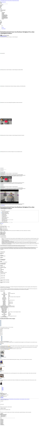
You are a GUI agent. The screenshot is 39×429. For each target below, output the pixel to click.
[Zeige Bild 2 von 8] (1, 169)
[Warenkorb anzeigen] (0, 24)
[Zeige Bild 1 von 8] (0, 169)
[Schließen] (0, 171)
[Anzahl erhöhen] (4, 231)
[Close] (0, 402)
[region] (19, 121)
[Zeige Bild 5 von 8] (3, 169)
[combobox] (3, 3)
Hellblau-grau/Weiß (4, 218)
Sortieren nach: (2, 341)
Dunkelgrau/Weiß (4, 214)
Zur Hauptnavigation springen (15, 0)
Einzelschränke (3, 205)
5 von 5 (2, 223)
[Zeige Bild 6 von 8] (4, 169)
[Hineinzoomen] (4, 172)
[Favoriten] (0, 23)
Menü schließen (3, 10)
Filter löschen (2, 424)
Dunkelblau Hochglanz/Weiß (5, 213)
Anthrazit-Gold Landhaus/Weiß (5, 211)
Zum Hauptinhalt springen (3, 0)
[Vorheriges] (1, 168)
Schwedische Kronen (4, 15)
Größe (1, 222)
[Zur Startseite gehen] (0, 20)
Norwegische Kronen (5, 17)
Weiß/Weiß (7, 219)
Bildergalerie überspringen (3, 36)
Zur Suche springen (9, 0)
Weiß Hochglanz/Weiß (4, 220)
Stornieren (2, 408)
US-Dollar (3, 12)
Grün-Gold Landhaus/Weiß (5, 217)
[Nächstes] (3, 168)
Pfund (3, 13)
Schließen (2, 413)
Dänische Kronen (4, 16)
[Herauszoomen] (1, 172)
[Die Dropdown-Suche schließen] (2, 4)
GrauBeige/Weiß (4, 216)
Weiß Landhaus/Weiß (4, 221)
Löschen (4, 408)
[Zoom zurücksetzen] (3, 172)
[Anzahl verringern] (1, 231)
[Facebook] (1, 397)
